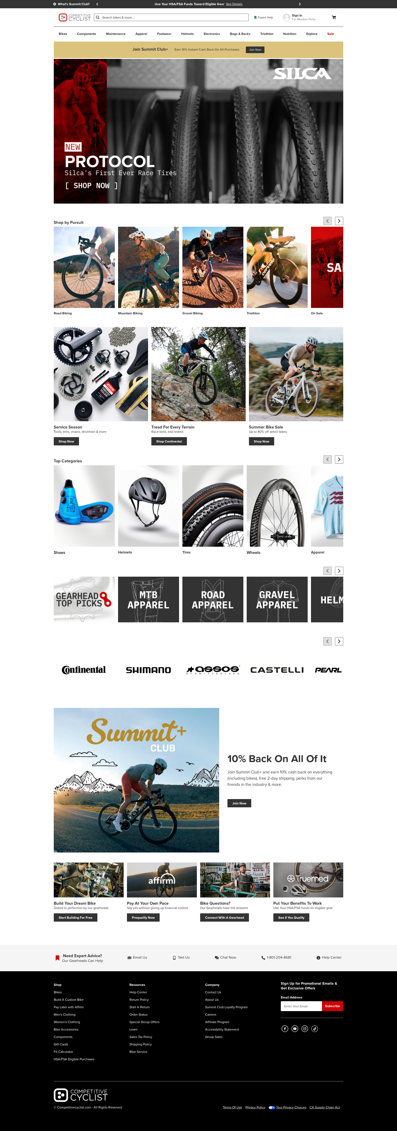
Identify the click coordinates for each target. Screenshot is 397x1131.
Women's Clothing (67, 1022)
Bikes (58, 992)
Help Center (138, 992)
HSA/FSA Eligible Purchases (74, 1059)
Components (63, 1037)
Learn (133, 1029)
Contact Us (213, 992)
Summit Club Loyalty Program (226, 1007)
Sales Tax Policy (140, 1037)
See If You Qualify (291, 917)
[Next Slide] (300, 4)
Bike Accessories (66, 1029)
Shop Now (66, 441)
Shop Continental (169, 441)
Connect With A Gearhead (224, 917)
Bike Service (138, 1052)
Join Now (255, 50)
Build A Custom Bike (69, 1000)
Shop (57, 985)
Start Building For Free (75, 917)
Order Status (138, 1015)
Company (212, 985)
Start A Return (139, 1007)
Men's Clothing (64, 1015)
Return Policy (139, 1000)
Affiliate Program (217, 1022)
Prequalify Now (143, 917)
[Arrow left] (327, 221)
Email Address (291, 997)
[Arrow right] (339, 221)
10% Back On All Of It (276, 758)
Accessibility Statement (222, 1029)
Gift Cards (61, 1044)
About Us (212, 1000)
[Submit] (97, 17)
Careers (210, 1015)
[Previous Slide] (97, 4)
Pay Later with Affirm (69, 1007)
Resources (137, 985)
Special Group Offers (144, 1022)
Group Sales (213, 1037)
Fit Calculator (63, 1052)
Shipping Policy (140, 1044)
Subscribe (332, 1006)
